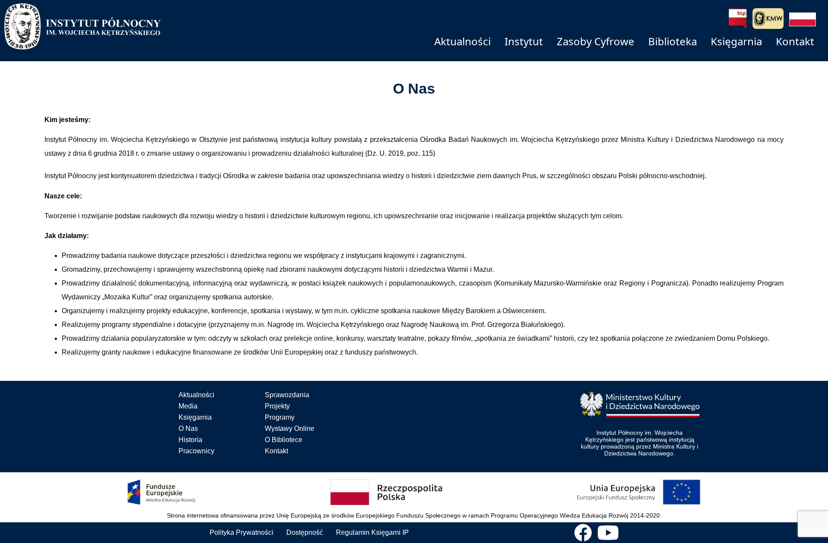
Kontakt (276, 451)
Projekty (277, 406)
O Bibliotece (283, 439)
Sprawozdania (287, 395)
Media (188, 406)
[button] (802, 19)
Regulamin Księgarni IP (372, 532)
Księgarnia (195, 417)
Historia (190, 439)
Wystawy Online (289, 428)
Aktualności (196, 395)
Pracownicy (196, 451)
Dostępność (304, 532)
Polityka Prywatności (241, 532)
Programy (280, 417)
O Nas (188, 428)
